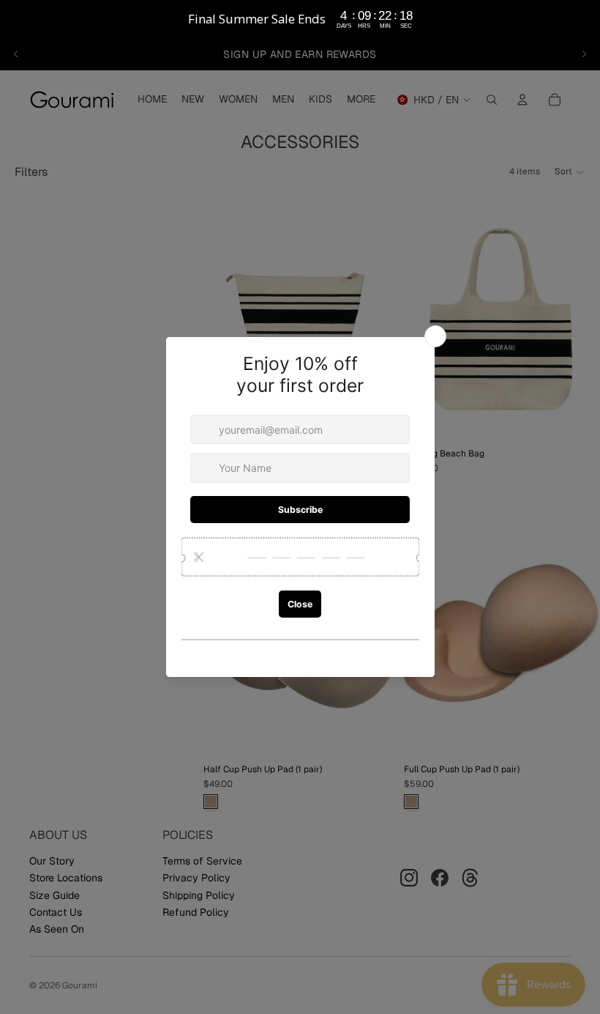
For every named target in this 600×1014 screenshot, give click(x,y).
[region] (300, 19)
